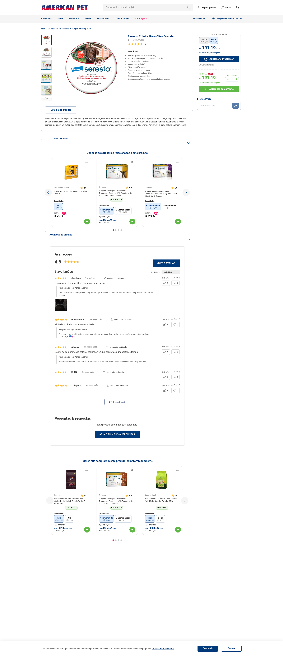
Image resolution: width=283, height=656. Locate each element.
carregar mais (117, 402)
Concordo (208, 648)
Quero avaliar (166, 263)
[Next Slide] (184, 500)
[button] (48, 192)
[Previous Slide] (49, 500)
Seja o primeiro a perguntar (117, 434)
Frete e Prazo (204, 99)
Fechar (231, 648)
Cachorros (53, 29)
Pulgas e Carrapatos (81, 29)
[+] (236, 79)
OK (235, 105)
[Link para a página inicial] (43, 29)
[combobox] (148, 7)
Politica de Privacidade (163, 648)
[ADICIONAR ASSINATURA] (219, 59)
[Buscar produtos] (189, 7)
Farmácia (64, 29)
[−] (227, 79)
